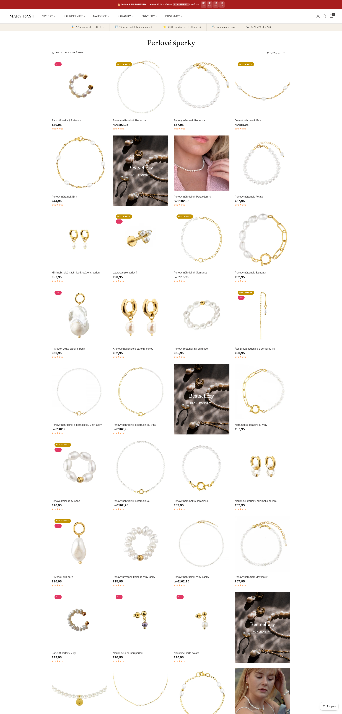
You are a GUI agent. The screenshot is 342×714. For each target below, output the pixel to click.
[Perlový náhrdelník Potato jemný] (201, 163)
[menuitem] (50, 16)
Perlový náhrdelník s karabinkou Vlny (134, 424)
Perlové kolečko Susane (66, 500)
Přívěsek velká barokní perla (68, 348)
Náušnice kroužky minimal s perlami (256, 500)
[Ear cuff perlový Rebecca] (79, 87)
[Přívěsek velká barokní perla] (79, 316)
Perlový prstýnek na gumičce (191, 348)
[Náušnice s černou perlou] (141, 620)
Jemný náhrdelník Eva (248, 120)
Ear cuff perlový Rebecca (66, 120)
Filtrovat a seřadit (69, 52)
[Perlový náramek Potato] (263, 163)
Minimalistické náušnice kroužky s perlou (76, 272)
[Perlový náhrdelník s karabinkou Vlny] (141, 391)
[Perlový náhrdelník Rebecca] (141, 87)
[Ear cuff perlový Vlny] (79, 620)
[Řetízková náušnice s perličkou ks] (263, 316)
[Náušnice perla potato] (201, 620)
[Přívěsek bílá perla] (79, 544)
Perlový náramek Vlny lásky (251, 576)
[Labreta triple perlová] (141, 239)
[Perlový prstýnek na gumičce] (201, 316)
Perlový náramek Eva (64, 196)
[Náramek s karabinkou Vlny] (263, 391)
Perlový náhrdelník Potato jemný (192, 196)
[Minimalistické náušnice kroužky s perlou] (79, 239)
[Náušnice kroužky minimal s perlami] (263, 468)
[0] (330, 16)
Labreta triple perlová (125, 272)
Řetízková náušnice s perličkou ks (255, 348)
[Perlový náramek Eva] (79, 163)
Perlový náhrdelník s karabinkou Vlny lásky (77, 424)
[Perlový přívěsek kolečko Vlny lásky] (141, 544)
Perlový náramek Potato (249, 196)
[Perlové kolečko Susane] (79, 468)
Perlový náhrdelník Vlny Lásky (191, 576)
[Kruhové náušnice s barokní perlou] (141, 316)
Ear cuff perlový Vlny (64, 652)
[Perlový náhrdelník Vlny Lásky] (201, 544)
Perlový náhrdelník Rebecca (129, 120)
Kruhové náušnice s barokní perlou (133, 348)
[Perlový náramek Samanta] (263, 239)
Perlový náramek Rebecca (189, 120)
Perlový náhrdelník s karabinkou (131, 500)
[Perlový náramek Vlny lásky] (263, 544)
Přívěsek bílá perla (62, 576)
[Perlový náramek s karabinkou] (201, 468)
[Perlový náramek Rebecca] (201, 87)
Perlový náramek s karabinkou (191, 500)
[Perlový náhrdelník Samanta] (201, 239)
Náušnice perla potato (186, 652)
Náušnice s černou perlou (127, 652)
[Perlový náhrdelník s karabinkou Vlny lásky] (79, 391)
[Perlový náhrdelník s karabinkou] (141, 468)
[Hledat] (324, 16)
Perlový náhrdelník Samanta (190, 272)
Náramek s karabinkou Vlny (251, 424)
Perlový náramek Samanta (250, 272)
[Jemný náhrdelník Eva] (263, 87)
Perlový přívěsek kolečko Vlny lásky (134, 576)
